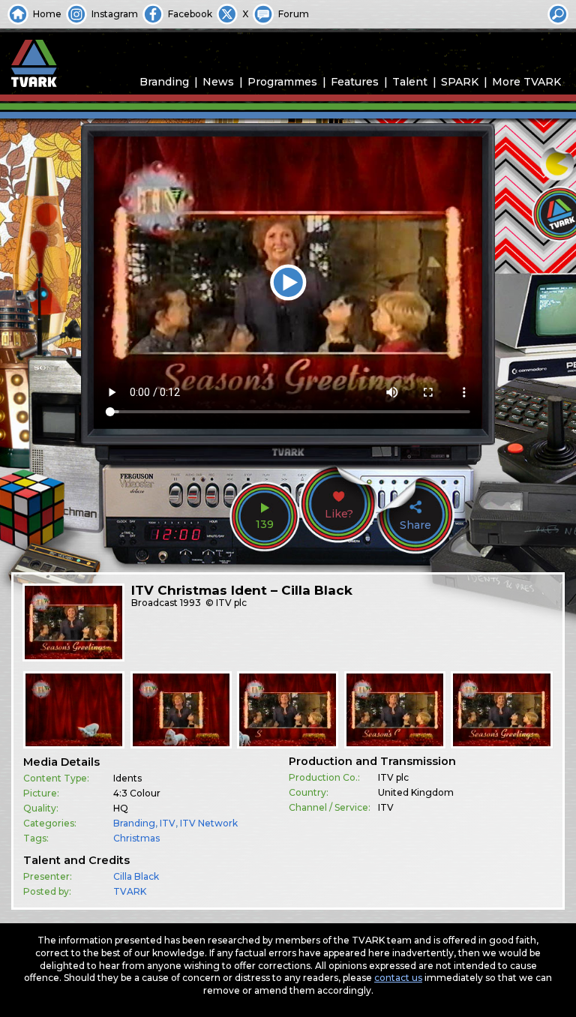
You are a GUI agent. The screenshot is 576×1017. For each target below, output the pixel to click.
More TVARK (526, 81)
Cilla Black (136, 876)
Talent (410, 81)
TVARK (129, 891)
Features (355, 81)
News (218, 81)
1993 (190, 602)
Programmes (282, 81)
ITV (168, 823)
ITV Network (209, 823)
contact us (398, 977)
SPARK (459, 81)
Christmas (136, 838)
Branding (164, 81)
